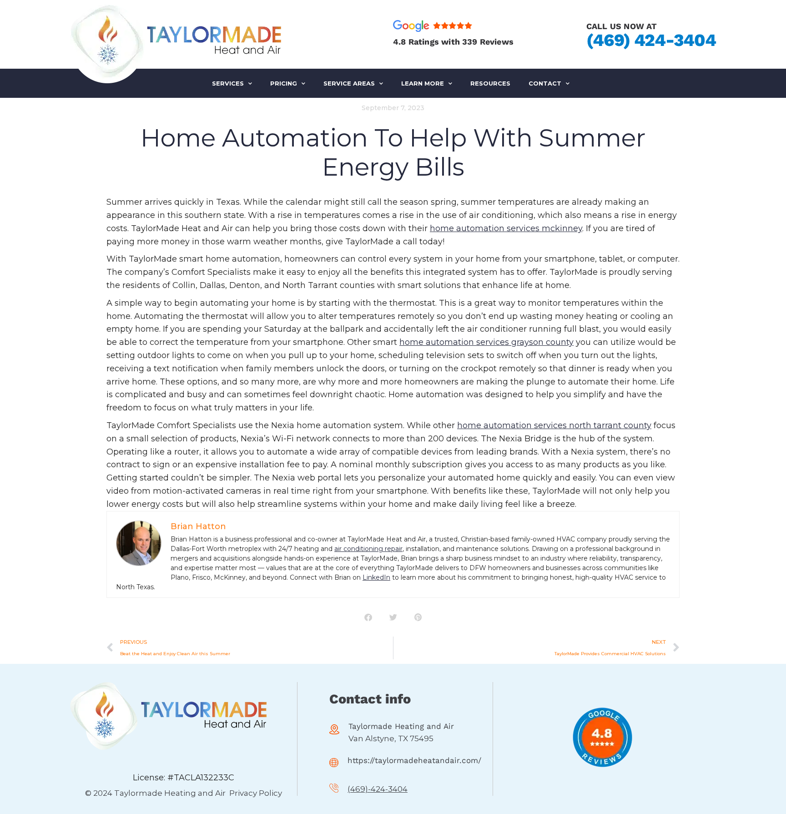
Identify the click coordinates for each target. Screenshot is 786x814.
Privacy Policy (255, 793)
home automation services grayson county (486, 342)
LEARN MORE (422, 83)
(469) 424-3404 (651, 40)
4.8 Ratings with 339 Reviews (453, 41)
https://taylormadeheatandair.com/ (414, 760)
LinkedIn (376, 577)
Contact (545, 83)
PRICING (283, 83)
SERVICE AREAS (349, 83)
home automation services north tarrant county (554, 425)
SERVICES (228, 83)
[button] (368, 617)
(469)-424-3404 (378, 789)
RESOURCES (490, 83)
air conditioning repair (368, 549)
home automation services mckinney (506, 228)
